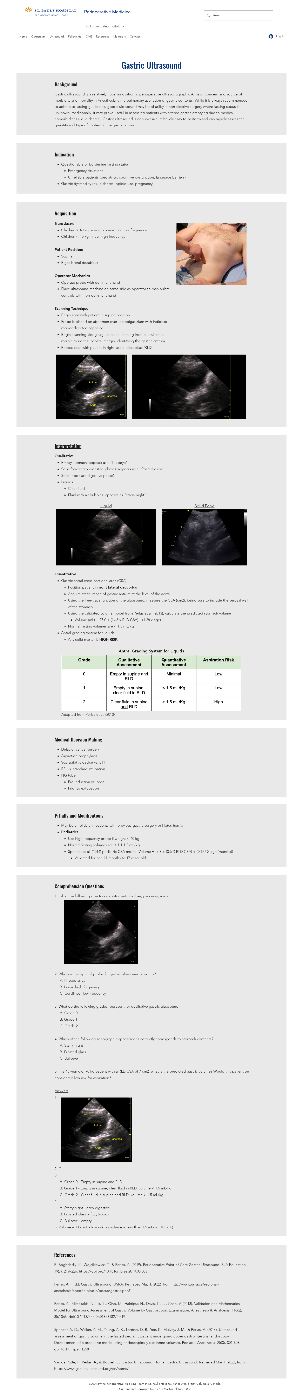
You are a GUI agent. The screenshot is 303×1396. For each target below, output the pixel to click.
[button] (38, 36)
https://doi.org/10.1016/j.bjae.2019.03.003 (113, 1271)
